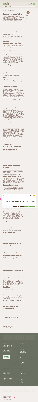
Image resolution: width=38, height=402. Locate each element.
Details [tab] (30, 197)
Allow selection (19, 206)
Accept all (29, 206)
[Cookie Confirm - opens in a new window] (32, 195)
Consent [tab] (8, 197)
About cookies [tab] (19, 197)
